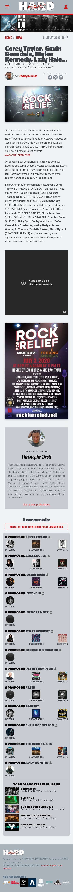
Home (8, 38)
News (19, 38)
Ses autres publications (36, 504)
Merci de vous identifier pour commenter (36, 527)
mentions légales (48, 865)
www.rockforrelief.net (17, 155)
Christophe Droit (28, 76)
